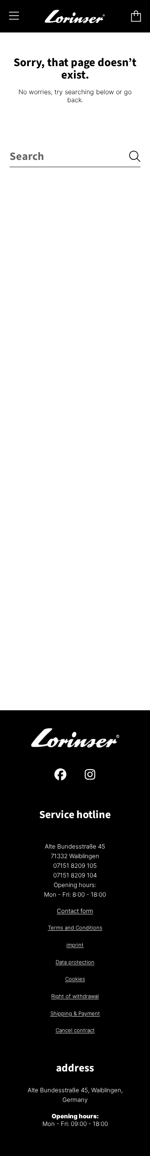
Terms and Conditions (75, 927)
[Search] (134, 156)
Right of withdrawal (75, 996)
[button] (14, 16)
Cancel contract (75, 1030)
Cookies (75, 979)
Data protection (75, 962)
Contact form (75, 911)
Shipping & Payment (75, 1013)
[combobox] (75, 156)
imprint (75, 945)
